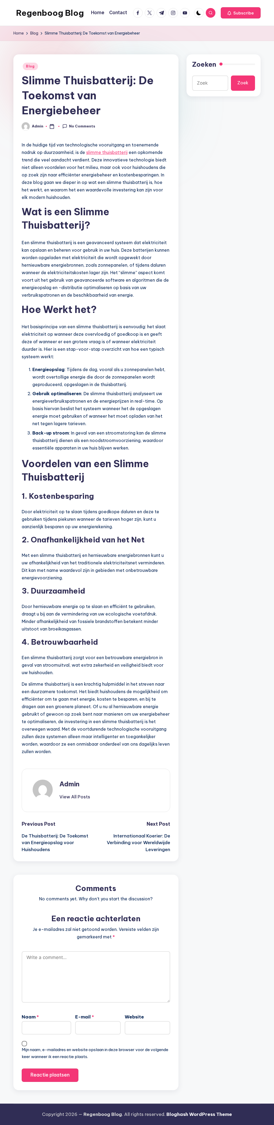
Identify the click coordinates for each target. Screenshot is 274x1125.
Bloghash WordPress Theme (199, 1114)
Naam (30, 1017)
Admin (69, 784)
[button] (241, 12)
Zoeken (204, 64)
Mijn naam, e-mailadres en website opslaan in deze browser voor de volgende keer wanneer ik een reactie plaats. (95, 1053)
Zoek (242, 83)
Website (134, 1017)
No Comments (82, 126)
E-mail (84, 1017)
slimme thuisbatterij (107, 152)
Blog (30, 66)
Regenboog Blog (50, 13)
